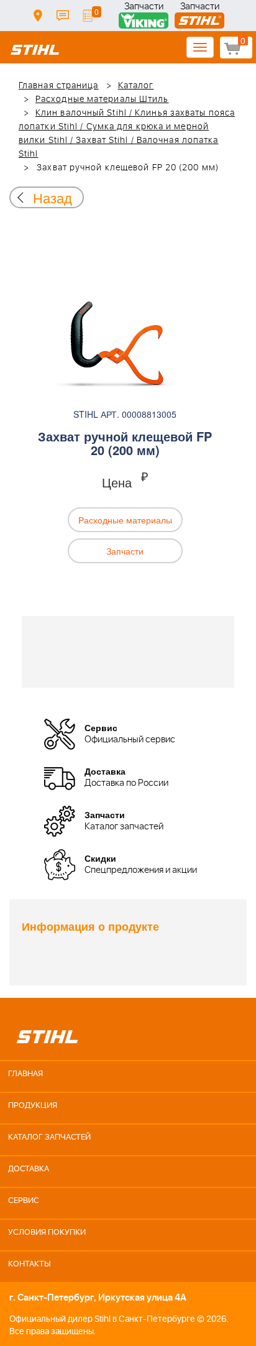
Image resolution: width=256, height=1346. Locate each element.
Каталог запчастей (49, 1137)
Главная (25, 1074)
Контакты (63, 15)
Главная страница (59, 86)
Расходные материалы (125, 520)
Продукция (32, 1106)
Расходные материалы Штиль (102, 99)
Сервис (23, 1201)
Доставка (38, 15)
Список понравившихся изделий (87, 15)
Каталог (136, 86)
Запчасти (143, 8)
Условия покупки (47, 1232)
